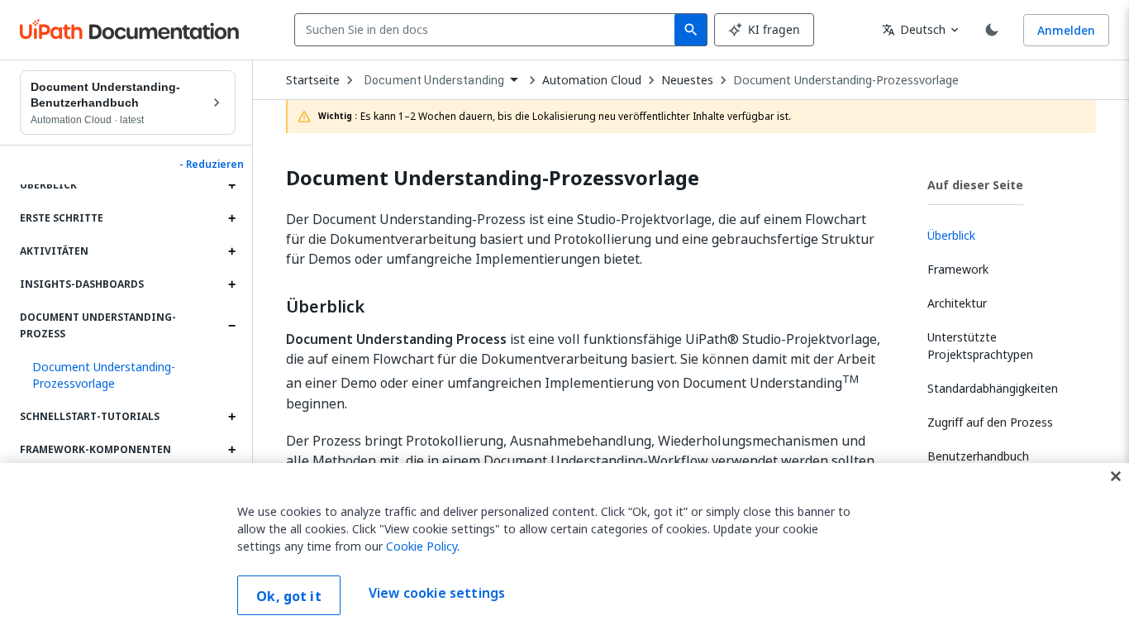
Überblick (325, 306)
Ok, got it (289, 596)
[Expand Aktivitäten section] (231, 251)
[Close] (1116, 476)
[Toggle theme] (991, 29)
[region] (564, 549)
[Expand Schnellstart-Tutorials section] (231, 416)
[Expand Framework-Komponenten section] (231, 449)
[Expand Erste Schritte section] (231, 218)
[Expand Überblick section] (231, 185)
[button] (128, 375)
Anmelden (1066, 30)
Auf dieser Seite (975, 184)
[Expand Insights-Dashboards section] (231, 284)
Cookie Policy (421, 546)
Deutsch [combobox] (914, 29)
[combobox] (488, 30)
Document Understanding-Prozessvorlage (846, 80)
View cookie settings (437, 594)
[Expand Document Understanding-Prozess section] (231, 325)
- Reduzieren (211, 164)
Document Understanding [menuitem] (434, 80)
